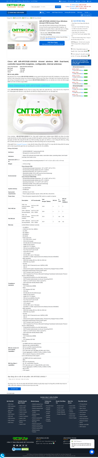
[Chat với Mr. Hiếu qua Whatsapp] (86, 89)
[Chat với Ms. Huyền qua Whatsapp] (86, 70)
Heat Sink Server (84, 418)
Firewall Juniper (48, 412)
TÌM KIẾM (58, 6)
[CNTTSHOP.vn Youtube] (17, 445)
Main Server (83, 408)
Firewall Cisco (49, 405)
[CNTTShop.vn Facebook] (14, 445)
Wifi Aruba (10, 408)
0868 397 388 (87, 6)
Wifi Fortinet (11, 414)
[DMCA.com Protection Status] (25, 449)
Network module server (84, 421)
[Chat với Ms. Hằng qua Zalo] (82, 73)
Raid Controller (83, 416)
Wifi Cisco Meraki (10, 411)
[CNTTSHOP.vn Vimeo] (26, 445)
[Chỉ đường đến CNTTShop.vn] (88, 51)
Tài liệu (87, 12)
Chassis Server (83, 410)
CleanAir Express (22, 144)
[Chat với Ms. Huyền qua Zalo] (82, 70)
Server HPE (72, 408)
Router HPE (60, 408)
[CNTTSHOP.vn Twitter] (20, 445)
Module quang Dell (37, 418)
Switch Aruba (22, 410)
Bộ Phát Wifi (10, 401)
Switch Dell (22, 414)
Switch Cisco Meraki (22, 421)
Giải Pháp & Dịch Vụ (57, 12)
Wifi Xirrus (10, 422)
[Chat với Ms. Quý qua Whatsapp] (86, 80)
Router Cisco (60, 405)
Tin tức (48, 12)
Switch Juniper (23, 412)
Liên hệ (78, 1)
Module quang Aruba (37, 408)
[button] (36, 31)
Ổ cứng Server (83, 404)
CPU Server (83, 412)
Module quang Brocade (36, 420)
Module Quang (35, 401)
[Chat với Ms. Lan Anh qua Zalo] (82, 77)
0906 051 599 (83, 8)
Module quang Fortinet (36, 415)
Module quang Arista (37, 426)
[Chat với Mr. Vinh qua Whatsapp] (86, 96)
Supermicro (72, 413)
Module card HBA (84, 424)
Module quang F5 (36, 423)
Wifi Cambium (11, 406)
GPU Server (83, 426)
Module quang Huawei (36, 430)
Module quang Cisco (37, 404)
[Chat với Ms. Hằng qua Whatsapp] (86, 73)
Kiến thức (79, 12)
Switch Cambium (23, 416)
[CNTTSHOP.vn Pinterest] (23, 445)
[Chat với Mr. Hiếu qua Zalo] (82, 89)
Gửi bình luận (14, 388)
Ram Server (83, 406)
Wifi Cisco (10, 404)
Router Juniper (61, 410)
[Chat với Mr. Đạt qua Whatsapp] (86, 92)
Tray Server (83, 414)
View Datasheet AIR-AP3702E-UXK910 (29, 85)
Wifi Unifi (10, 416)
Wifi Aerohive (11, 418)
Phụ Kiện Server (82, 401)
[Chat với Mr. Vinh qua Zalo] (82, 96)
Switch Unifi (22, 418)
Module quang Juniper (36, 411)
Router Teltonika (61, 414)
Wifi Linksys (11, 420)
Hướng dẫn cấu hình (70, 12)
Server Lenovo (71, 410)
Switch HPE (22, 408)
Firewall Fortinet (48, 408)
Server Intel (72, 416)
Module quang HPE (37, 406)
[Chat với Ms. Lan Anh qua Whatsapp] (86, 77)
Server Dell (72, 405)
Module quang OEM (37, 428)
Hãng (43, 12)
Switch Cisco (22, 405)
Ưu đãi (89, 1)
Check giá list (86, 15)
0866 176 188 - (79, 6)
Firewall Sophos (48, 416)
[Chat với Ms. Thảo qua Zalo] (82, 83)
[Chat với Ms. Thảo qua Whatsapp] (86, 83)
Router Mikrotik (61, 412)
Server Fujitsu (72, 418)
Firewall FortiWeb (48, 420)
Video (84, 1)
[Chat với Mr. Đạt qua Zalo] (82, 92)
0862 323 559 (82, 4)
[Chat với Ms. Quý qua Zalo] (82, 80)
